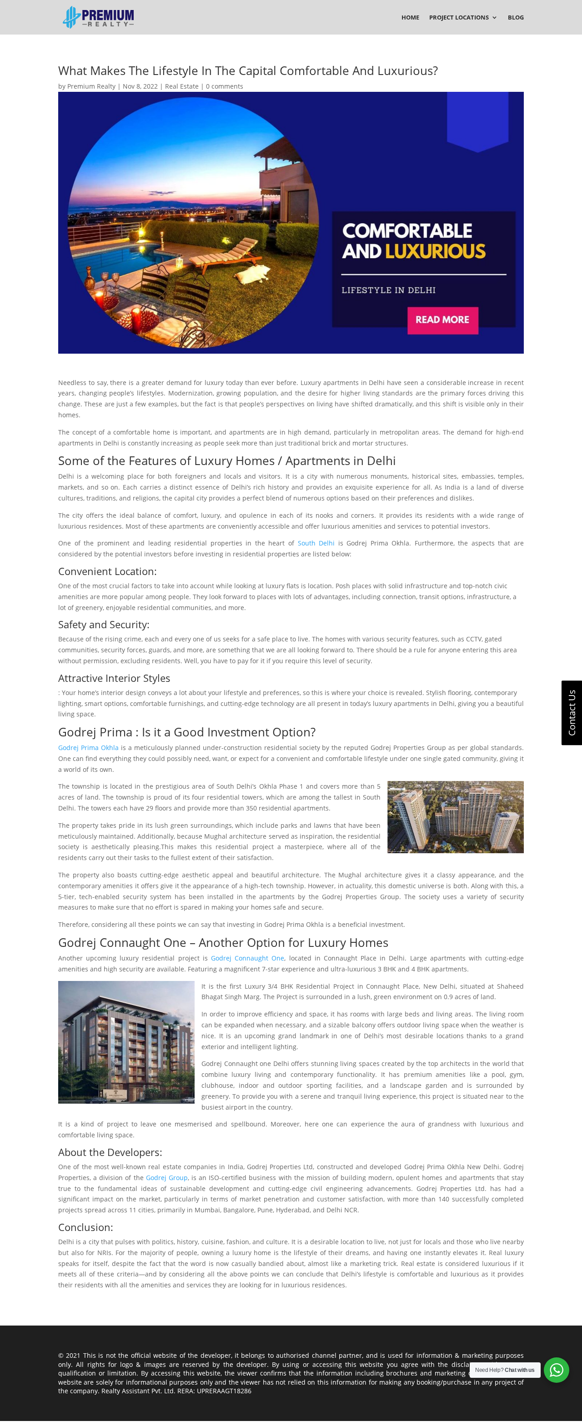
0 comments (224, 86)
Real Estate (182, 86)
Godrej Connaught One (247, 958)
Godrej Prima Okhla (88, 747)
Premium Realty (91, 86)
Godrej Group (167, 1177)
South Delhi (316, 543)
